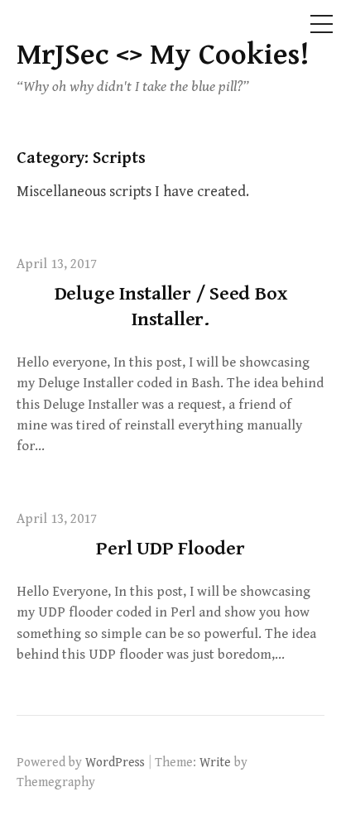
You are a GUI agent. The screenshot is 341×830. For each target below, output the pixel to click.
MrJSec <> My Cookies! (163, 55)
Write (215, 762)
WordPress (115, 762)
